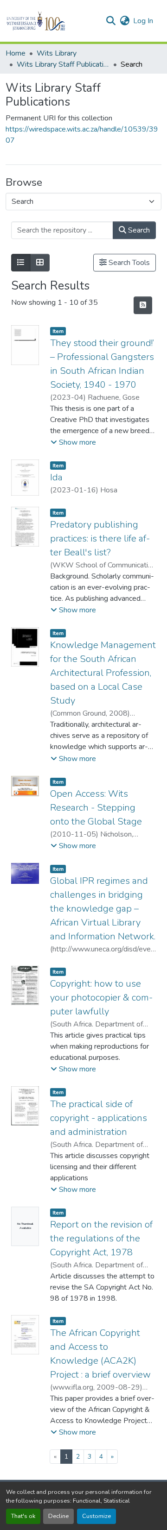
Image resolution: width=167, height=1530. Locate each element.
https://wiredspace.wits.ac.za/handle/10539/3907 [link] (82, 134)
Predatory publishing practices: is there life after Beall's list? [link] (100, 538)
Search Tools (128, 263)
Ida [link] (56, 477)
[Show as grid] (40, 262)
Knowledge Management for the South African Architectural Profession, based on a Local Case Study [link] (103, 673)
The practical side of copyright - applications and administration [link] (98, 1118)
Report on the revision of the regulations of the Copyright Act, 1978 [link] (101, 1238)
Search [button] (138, 230)
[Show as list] (21, 262)
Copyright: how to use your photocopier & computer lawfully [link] (101, 997)
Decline (58, 1516)
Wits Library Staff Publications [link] (63, 64)
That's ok (23, 1516)
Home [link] (16, 53)
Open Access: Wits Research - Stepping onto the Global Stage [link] (96, 807)
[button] (52, 20)
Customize (96, 1516)
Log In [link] (143, 21)
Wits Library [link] (57, 53)
